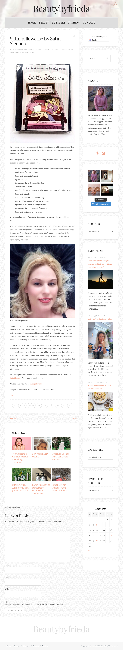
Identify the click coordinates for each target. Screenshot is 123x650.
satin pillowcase (14, 53)
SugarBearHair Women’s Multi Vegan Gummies (59, 488)
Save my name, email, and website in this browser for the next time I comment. (34, 604)
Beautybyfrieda (61, 8)
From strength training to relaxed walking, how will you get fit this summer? (100, 264)
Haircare (70, 49)
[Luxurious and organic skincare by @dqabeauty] (94, 176)
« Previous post (11, 418)
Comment (8, 527)
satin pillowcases (36, 384)
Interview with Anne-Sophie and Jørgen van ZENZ (20, 488)
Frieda (18, 49)
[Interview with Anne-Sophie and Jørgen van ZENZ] (21, 474)
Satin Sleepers (15, 378)
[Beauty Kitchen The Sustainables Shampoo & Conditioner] (41, 474)
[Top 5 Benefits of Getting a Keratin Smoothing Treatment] (21, 443)
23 (111, 535)
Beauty (44, 22)
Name (8, 565)
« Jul (90, 550)
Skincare (56, 49)
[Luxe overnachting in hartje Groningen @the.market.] (107, 176)
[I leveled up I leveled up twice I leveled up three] (107, 190)
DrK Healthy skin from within (100, 319)
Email (8, 577)
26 (97, 540)
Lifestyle (58, 22)
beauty (65, 49)
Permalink (26, 53)
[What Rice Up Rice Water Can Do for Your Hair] (61, 443)
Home (32, 22)
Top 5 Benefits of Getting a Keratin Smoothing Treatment (20, 458)
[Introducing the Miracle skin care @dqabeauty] (94, 190)
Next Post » (75, 418)
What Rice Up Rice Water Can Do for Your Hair (60, 456)
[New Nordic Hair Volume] (41, 443)
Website (8, 589)
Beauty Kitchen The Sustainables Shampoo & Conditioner (41, 489)
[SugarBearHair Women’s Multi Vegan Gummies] (61, 474)
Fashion (74, 22)
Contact (89, 22)
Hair (52, 49)
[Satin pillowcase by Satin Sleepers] (42, 99)
